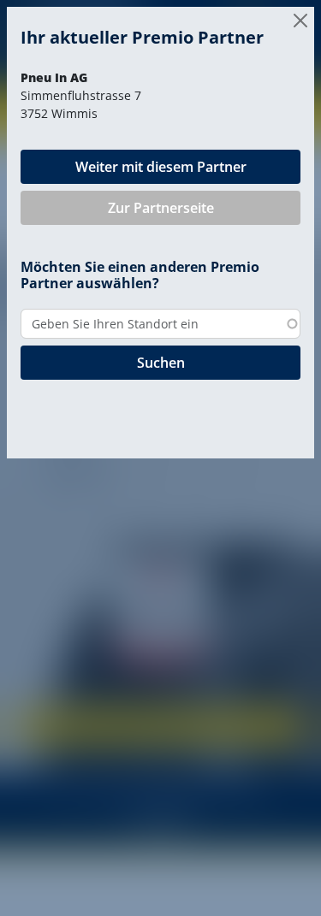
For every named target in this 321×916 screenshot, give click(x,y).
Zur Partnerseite (161, 207)
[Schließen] (300, 20)
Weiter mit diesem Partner (161, 166)
